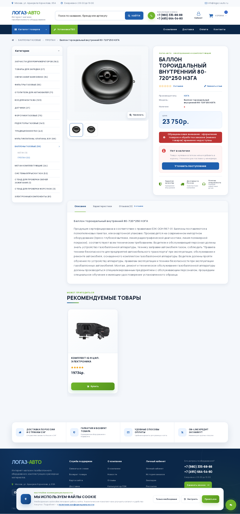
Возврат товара (78, 474)
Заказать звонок (196, 485)
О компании (170, 29)
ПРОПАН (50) (24, 157)
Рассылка (151, 486)
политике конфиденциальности (76, 504)
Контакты (219, 29)
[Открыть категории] (46, 29)
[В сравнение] (113, 322)
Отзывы (112, 480)
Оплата (203, 29)
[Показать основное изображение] (76, 130)
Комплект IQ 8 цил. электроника (85, 359)
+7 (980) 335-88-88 (198, 466)
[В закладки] (113, 315)
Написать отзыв (214, 86)
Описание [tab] (80, 206)
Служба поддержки (80, 461)
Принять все (210, 499)
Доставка (188, 29)
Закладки (151, 480)
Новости (112, 474)
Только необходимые (166, 499)
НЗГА (186, 95)
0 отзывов (178, 86)
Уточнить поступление (190, 166)
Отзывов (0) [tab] (131, 206)
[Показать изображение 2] (91, 130)
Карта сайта (76, 480)
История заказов (155, 474)
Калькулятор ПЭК (117, 486)
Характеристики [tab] (102, 206)
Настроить (192, 499)
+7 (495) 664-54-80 (198, 471)
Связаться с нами (79, 468)
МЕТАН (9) (23, 152)
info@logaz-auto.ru (217, 3)
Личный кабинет (156, 461)
